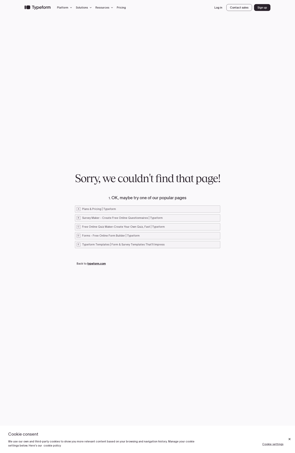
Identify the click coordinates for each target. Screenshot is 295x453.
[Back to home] (38, 7)
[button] (65, 7)
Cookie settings (272, 444)
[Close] (289, 439)
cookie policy (52, 445)
